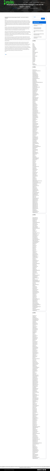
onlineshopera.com (35, 335)
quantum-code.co (35, 406)
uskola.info (34, 402)
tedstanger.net (34, 400)
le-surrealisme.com (35, 237)
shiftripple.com (34, 186)
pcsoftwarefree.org (35, 338)
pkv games (25, 467)
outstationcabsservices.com (36, 433)
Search (43, 18)
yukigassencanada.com (36, 363)
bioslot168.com (35, 456)
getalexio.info (34, 165)
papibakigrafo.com (35, 293)
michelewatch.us (35, 225)
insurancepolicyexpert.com (36, 239)
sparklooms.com (35, 191)
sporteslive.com (35, 125)
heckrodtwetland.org (35, 279)
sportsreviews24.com (35, 138)
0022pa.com (34, 248)
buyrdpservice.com (35, 100)
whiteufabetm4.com (35, 389)
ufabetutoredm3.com (35, 206)
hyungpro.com (34, 122)
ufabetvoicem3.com (35, 385)
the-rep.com (34, 244)
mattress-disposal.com (35, 145)
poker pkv (34, 46)
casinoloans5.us (35, 286)
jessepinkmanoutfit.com (36, 94)
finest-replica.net (35, 409)
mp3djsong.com (35, 221)
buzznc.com (34, 444)
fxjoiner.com (34, 445)
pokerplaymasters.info (35, 76)
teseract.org (34, 413)
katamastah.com (35, 159)
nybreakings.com (35, 432)
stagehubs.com (35, 315)
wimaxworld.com (35, 262)
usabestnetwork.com (35, 93)
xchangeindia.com (35, 435)
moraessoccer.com (35, 257)
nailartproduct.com (35, 355)
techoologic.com (35, 425)
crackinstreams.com (35, 368)
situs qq (34, 44)
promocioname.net (35, 261)
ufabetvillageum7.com (35, 384)
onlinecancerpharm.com (36, 143)
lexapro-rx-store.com (35, 302)
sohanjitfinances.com (35, 189)
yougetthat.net (34, 103)
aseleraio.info (34, 161)
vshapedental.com (35, 429)
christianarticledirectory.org (36, 309)
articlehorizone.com (35, 364)
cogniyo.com (34, 171)
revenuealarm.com (35, 452)
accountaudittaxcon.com (36, 166)
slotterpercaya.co (35, 187)
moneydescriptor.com (35, 116)
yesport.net (34, 101)
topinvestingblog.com (35, 242)
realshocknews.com (35, 150)
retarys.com (34, 96)
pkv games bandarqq (36, 466)
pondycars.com (35, 423)
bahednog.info (34, 79)
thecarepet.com (35, 72)
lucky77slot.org (34, 140)
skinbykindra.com (35, 446)
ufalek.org (34, 144)
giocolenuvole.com (35, 341)
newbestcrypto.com (35, 105)
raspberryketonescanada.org (36, 426)
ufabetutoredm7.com (35, 207)
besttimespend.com (35, 169)
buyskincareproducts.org (36, 303)
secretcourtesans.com (35, 318)
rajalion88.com (34, 322)
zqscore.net (34, 160)
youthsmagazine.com (35, 117)
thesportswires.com (35, 121)
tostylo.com (34, 102)
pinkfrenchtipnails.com (35, 127)
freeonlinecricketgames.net (36, 263)
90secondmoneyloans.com (36, 358)
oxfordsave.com (35, 106)
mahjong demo (34, 49)
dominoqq (16, 466)
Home (13, 8)
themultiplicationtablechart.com (37, 306)
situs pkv (34, 61)
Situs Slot (16, 8)
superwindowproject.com (36, 292)
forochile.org (34, 258)
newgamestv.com (35, 128)
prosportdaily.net (35, 411)
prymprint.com (34, 167)
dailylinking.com (35, 339)
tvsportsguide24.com (35, 137)
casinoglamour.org (35, 307)
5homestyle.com (35, 310)
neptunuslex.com (35, 223)
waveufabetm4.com (35, 386)
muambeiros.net (35, 267)
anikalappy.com (35, 390)
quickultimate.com (35, 183)
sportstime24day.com (35, 124)
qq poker (44, 466)
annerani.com (34, 246)
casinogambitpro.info (35, 75)
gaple (33, 43)
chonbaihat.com (35, 269)
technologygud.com (35, 149)
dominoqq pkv (4, 466)
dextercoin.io (34, 308)
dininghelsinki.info (35, 391)
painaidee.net (34, 118)
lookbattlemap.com (35, 99)
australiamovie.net (35, 219)
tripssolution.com (35, 361)
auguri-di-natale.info (35, 224)
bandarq (34, 51)
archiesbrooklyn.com (35, 266)
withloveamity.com (35, 343)
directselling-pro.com (35, 451)
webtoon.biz (34, 120)
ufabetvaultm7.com (35, 383)
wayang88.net (34, 387)
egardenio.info (34, 163)
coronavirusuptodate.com (36, 367)
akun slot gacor (35, 48)
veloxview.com (34, 209)
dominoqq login (8, 466)
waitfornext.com (35, 404)
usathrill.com (34, 428)
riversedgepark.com (35, 324)
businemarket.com (35, 114)
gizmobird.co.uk (35, 220)
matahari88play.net (35, 115)
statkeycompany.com (35, 240)
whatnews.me (34, 407)
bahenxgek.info (35, 80)
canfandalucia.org (35, 430)
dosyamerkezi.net (35, 236)
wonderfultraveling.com (36, 260)
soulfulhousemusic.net (35, 190)
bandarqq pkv (48, 466)
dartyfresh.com (34, 336)
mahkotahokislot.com (35, 142)
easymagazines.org (35, 172)
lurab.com (34, 453)
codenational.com (35, 448)
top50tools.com (35, 243)
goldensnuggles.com (35, 98)
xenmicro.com (34, 334)
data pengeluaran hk (35, 52)
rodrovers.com (34, 360)
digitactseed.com (35, 356)
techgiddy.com (34, 83)
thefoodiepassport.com (35, 291)
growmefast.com (35, 141)
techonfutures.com (35, 424)
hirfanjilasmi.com (35, 173)
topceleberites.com (35, 379)
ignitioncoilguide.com (35, 454)
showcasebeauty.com (35, 238)
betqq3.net (34, 285)
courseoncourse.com (35, 77)
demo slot (34, 50)
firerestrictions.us (35, 265)
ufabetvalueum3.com (35, 382)
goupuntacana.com (35, 323)
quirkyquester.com (35, 184)
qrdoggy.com (34, 148)
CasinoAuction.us (35, 287)
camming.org (34, 321)
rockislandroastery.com (36, 450)
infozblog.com (34, 268)
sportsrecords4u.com (35, 378)
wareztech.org (34, 92)
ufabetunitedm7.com (35, 204)
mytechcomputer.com (35, 455)
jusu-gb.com (34, 71)
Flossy (13, 469)
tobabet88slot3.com (35, 194)
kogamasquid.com (35, 305)
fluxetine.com (34, 283)
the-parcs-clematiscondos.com (36, 70)
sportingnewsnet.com (35, 123)
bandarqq (34, 63)
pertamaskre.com (35, 81)
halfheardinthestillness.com (36, 280)
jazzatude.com (34, 247)
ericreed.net (34, 282)
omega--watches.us (35, 226)
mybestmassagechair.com (36, 281)
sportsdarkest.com (35, 119)
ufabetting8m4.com (35, 380)
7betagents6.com (35, 366)
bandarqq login (34, 64)
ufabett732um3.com (35, 401)
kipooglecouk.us (35, 288)
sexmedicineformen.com (36, 185)
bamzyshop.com (35, 422)
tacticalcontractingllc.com (36, 192)
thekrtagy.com (34, 434)
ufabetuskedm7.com (35, 205)
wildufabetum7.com (35, 212)
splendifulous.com (35, 377)
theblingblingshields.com (36, 126)
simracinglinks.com (35, 235)
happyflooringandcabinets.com (37, 146)
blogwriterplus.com (35, 73)
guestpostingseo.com (35, 74)
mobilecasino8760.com (36, 284)
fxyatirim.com (34, 345)
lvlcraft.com (34, 357)
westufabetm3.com (35, 210)
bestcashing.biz (35, 264)
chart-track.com (35, 259)
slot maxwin (31, 466)
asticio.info (34, 162)
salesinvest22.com (35, 412)
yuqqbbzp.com (34, 365)
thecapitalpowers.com (35, 193)
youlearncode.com (35, 344)
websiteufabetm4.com (35, 388)
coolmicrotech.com (35, 436)
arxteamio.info (34, 164)
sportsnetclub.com (35, 104)
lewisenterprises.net (35, 337)
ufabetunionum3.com (35, 381)
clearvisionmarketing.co (36, 405)
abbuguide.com (35, 346)
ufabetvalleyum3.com (35, 208)
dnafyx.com (34, 340)
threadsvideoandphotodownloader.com (38, 82)
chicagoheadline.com (35, 320)
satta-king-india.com (35, 362)
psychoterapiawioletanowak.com (37, 182)
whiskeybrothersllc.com (36, 211)
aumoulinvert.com (35, 290)
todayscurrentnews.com (36, 195)
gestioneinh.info (35, 410)
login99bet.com (35, 317)
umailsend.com (35, 95)
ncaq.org (34, 333)
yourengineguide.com (35, 431)
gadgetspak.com (35, 369)
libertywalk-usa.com (35, 218)
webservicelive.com (35, 458)
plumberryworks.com (35, 181)
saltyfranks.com (35, 245)
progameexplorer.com (35, 449)
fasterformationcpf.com (35, 97)
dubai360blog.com (35, 139)
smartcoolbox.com (35, 188)
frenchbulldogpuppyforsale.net (36, 304)
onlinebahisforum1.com (36, 319)
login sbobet (34, 47)
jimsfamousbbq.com (35, 217)
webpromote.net (35, 271)
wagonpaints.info (35, 403)
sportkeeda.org (34, 168)
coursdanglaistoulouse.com (36, 222)
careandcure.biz (35, 170)
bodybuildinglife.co (35, 147)
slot (6, 54)
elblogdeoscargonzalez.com (36, 270)
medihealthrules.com (35, 427)
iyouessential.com (35, 342)
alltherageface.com (35, 447)
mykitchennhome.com (35, 289)
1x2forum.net (34, 316)
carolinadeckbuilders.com (36, 241)
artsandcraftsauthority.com (36, 457)
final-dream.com (35, 408)
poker (1, 466)
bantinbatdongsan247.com (36, 78)
